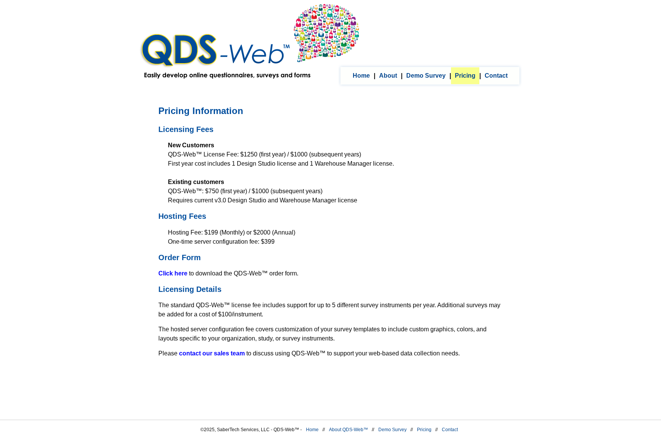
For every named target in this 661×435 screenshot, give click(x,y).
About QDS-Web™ (348, 429)
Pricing (465, 75)
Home (361, 75)
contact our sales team (212, 353)
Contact (496, 75)
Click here (172, 273)
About (388, 75)
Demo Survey (426, 75)
